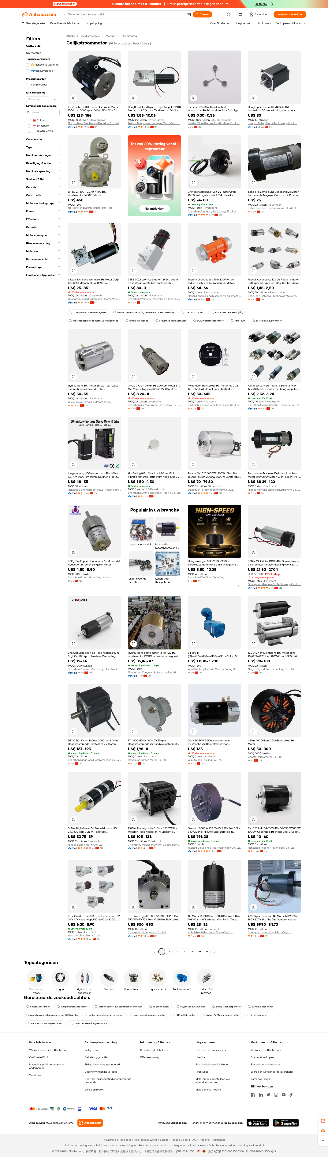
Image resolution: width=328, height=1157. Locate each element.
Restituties (202, 1071)
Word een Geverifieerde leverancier (272, 1071)
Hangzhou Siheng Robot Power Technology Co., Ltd (94, 489)
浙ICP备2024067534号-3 (261, 1151)
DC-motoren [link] (129, 35)
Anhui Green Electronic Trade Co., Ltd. (210, 932)
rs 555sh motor (161, 1006)
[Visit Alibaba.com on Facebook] (253, 1094)
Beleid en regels (94, 1089)
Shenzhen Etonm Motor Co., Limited (89, 577)
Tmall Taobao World (145, 1139)
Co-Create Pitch (39, 1057)
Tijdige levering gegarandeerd (102, 1064)
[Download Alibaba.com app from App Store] (258, 1123)
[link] (323, 1121)
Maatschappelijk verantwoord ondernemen (46, 1066)
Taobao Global (179, 1139)
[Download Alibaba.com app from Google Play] (286, 1123)
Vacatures (35, 1075)
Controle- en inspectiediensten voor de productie (108, 1080)
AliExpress (110, 1139)
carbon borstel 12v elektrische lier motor (120, 1006)
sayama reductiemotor (192, 1006)
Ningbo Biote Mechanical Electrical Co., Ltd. (93, 123)
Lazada (164, 1139)
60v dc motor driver (262, 1006)
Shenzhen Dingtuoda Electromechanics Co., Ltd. (94, 759)
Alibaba (70, 35)
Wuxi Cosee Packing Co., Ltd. (205, 759)
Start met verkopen (262, 1057)
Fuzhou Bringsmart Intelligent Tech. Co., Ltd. (154, 123)
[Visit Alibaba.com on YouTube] (283, 1094)
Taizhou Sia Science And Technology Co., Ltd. (214, 847)
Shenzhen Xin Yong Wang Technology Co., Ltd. (154, 404)
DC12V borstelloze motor (210, 320)
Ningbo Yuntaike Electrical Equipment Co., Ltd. (274, 489)
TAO (193, 1139)
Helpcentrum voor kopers (211, 1050)
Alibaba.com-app (232, 1122)
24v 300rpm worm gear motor (46, 1023)
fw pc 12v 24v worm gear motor (223, 1015)
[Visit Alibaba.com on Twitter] (268, 1094)
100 (207, 951)
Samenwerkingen (261, 1078)
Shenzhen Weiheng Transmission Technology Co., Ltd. (154, 298)
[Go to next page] (214, 951)
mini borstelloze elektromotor (150, 1015)
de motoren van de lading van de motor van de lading (145, 312)
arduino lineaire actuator (172, 320)
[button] (189, 14)
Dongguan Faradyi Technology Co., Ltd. (211, 489)
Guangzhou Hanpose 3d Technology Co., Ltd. (274, 584)
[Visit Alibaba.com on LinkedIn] (261, 1094)
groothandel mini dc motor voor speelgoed (95, 320)
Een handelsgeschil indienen (212, 1064)
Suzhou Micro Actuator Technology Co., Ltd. (214, 404)
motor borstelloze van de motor (106, 1015)
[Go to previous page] (154, 951)
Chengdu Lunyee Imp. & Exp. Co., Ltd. (270, 932)
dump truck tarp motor (228, 1006)
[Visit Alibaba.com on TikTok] (291, 1094)
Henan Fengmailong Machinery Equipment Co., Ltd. (214, 295)
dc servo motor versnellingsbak (89, 312)
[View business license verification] (198, 1151)
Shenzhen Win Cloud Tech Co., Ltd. (208, 577)
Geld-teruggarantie (96, 1057)
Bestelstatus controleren (266, 1064)
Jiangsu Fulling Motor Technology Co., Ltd (272, 123)
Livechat (201, 1057)
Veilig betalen (92, 1050)
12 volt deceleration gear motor (90, 1023)
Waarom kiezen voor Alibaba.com (48, 1050)
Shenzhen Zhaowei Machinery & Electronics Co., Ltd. (94, 669)
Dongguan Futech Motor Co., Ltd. (147, 759)
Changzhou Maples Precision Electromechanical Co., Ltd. (154, 844)
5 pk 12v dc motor (194, 312)
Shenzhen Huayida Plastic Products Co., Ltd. (274, 404)
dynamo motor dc (138, 320)
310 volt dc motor (186, 1015)
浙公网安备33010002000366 (226, 1151)
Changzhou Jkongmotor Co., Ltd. (147, 932)
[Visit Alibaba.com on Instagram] (276, 1094)
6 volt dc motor (259, 1015)
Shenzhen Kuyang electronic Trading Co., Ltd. (154, 492)
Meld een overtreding (208, 1089)
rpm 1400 (240, 320)
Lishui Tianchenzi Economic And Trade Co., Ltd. (274, 208)
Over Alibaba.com (40, 1042)
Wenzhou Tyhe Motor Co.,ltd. (85, 935)
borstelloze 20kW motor (269, 320)
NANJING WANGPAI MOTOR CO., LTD (90, 208)
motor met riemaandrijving (228, 312)
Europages (219, 1139)
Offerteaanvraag (149, 1057)
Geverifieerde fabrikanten (155, 1050)
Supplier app (178, 1122)
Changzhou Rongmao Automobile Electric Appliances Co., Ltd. (154, 672)
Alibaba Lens (37, 1122)
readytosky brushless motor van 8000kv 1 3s (54, 1015)
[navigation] (43, 494)
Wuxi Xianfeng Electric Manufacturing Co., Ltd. (214, 669)
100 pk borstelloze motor (74, 1006)
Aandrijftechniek (90, 35)
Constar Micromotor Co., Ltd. (265, 756)
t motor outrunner (40, 1006)
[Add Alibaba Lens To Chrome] (90, 1123)
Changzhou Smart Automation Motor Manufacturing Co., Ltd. (94, 298)
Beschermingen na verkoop (101, 1071)
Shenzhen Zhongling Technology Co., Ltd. (212, 211)
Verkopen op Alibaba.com (266, 1050)
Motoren (111, 35)
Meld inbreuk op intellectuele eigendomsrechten (213, 1080)
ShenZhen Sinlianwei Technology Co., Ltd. (272, 295)
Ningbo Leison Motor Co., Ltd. (85, 844)
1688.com (125, 1139)
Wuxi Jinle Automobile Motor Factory (89, 401)
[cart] (241, 15)
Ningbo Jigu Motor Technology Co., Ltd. (271, 669)
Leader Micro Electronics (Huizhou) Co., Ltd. (214, 123)
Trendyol (204, 1139)
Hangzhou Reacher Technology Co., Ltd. (271, 847)
